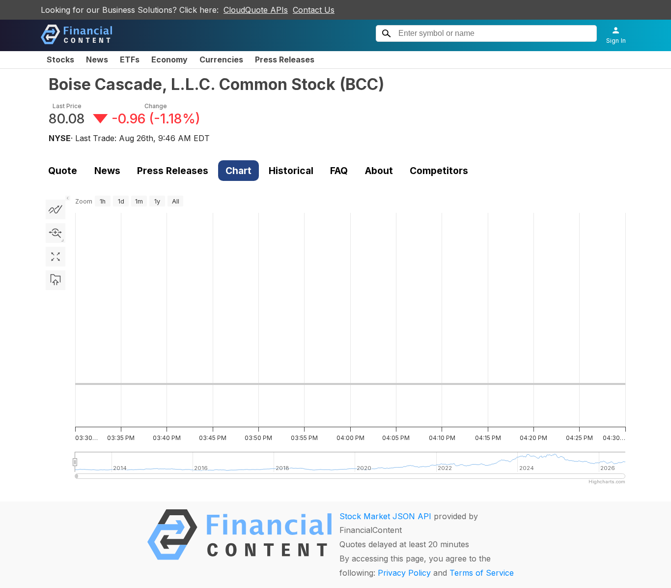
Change (155, 106)
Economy (169, 59)
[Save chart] (55, 280)
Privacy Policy (404, 573)
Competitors (439, 170)
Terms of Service (481, 573)
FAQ (339, 170)
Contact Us (314, 10)
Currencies (221, 59)
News (97, 59)
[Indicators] (55, 209)
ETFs (130, 59)
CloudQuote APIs (256, 10)
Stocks (60, 59)
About (379, 170)
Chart (238, 170)
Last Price (67, 106)
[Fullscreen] (55, 256)
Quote (62, 170)
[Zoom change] (55, 233)
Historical (291, 170)
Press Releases (284, 59)
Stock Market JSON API (385, 516)
